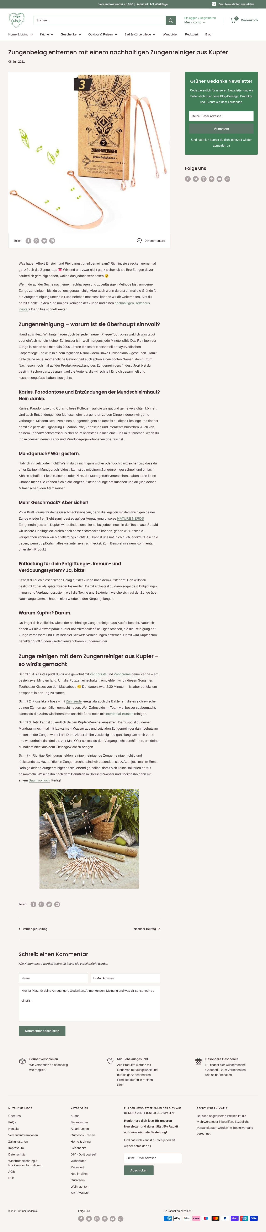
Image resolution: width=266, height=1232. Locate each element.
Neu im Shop (79, 1173)
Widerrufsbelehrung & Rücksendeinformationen (25, 1163)
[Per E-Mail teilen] (52, 241)
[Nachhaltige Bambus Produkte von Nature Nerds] (89, 789)
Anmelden (221, 128)
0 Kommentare (155, 240)
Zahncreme (122, 674)
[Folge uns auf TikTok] (227, 179)
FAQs (12, 1122)
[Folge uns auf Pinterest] (211, 179)
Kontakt (13, 1128)
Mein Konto (193, 22)
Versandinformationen (23, 1135)
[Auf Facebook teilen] (28, 241)
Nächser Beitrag (145, 929)
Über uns (14, 1116)
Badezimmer (79, 1122)
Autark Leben (80, 1128)
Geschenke (68, 34)
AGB (11, 1171)
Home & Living (18, 34)
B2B (11, 1178)
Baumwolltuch (39, 780)
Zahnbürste (98, 674)
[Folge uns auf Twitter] (196, 179)
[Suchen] (171, 20)
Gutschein (78, 1180)
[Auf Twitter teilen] (44, 241)
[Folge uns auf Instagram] (204, 179)
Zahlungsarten (18, 1141)
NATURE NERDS (130, 518)
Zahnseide (74, 701)
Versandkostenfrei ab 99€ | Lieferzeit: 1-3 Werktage (133, 4)
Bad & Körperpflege (137, 34)
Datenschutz (17, 1154)
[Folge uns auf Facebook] (188, 179)
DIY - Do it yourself (83, 1154)
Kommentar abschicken (42, 1031)
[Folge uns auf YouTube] (219, 179)
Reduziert (191, 34)
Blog (208, 34)
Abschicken (138, 1170)
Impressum (16, 1148)
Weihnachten (79, 1186)
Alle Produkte (80, 1193)
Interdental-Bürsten (119, 714)
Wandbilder (170, 34)
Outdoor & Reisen (100, 34)
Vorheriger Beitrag (35, 929)
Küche (44, 34)
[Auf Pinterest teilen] (36, 241)
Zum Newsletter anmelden (236, 4)
